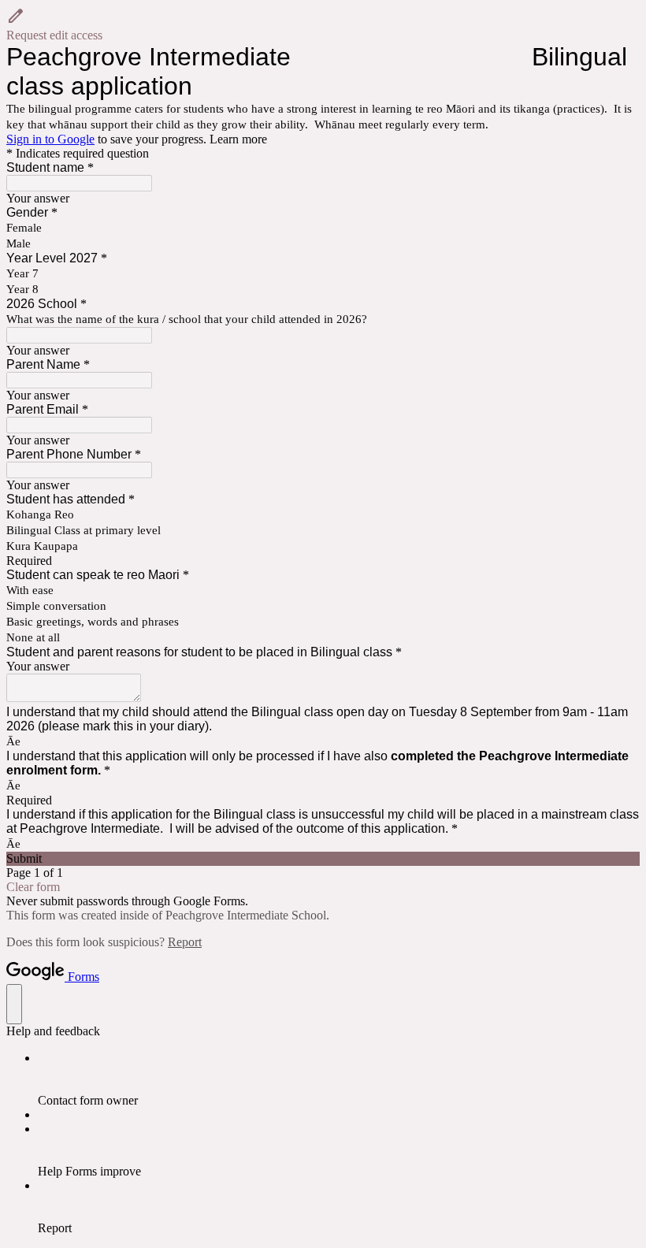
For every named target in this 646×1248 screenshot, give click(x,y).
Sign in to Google (50, 139)
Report (185, 942)
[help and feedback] (14, 1004)
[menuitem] (339, 1079)
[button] (323, 24)
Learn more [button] (238, 139)
